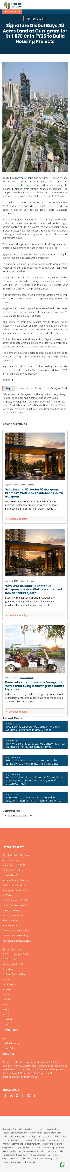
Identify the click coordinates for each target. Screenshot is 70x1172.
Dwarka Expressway (12, 949)
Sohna (5, 979)
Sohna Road (8, 969)
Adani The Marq (10, 920)
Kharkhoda (7, 1019)
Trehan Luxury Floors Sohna (15, 930)
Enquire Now (12, 11)
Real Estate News (26, 677)
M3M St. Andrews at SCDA (15, 900)
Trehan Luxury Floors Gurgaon (16, 935)
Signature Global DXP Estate (15, 855)
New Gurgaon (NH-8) (12, 964)
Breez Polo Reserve (11, 910)
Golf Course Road (10, 959)
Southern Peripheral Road (14, 974)
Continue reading (18, 518)
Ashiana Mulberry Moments (15, 880)
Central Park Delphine (12, 870)
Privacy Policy (8, 1048)
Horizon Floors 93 (10, 875)
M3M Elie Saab (9, 925)
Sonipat (6, 994)
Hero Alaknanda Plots (12, 915)
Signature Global (24, 178)
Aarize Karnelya (10, 860)
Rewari (5, 1024)
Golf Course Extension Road (15, 954)
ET (13, 379)
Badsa (5, 1004)
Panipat (6, 999)
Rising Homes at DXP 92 (13, 865)
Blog (4, 1038)
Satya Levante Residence (14, 885)
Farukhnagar (8, 984)
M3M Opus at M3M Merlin (14, 890)
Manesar (6, 989)
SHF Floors (7, 895)
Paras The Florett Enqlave (14, 905)
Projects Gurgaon (27, 485)
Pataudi (6, 1014)
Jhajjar (5, 1009)
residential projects (24, 185)
